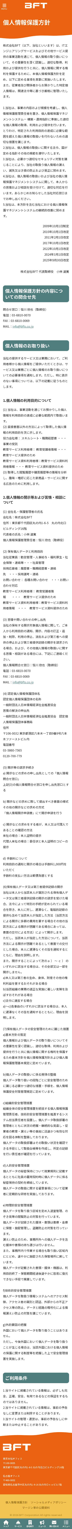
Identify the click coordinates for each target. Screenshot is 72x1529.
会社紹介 (30, 1526)
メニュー (66, 1526)
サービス (18, 1526)
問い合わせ (54, 1526)
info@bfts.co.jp (23, 326)
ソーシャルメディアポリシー (48, 1502)
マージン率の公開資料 (36, 1507)
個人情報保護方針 (17, 1502)
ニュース (42, 1526)
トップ (6, 1526)
